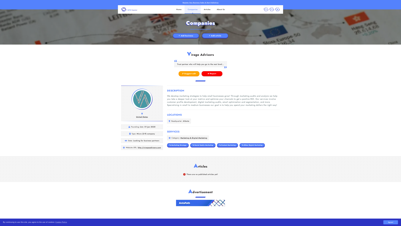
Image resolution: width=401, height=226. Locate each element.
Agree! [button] (390, 222)
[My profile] (277, 9)
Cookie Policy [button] (61, 222)
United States (142, 117)
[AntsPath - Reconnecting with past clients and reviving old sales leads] (200, 203)
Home (178, 9)
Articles (207, 9)
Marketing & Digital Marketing (193, 138)
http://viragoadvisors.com (149, 147)
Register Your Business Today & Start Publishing (200, 3)
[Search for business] (266, 9)
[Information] (271, 9)
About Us (221, 9)
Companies (193, 9)
